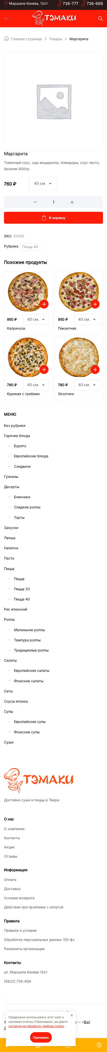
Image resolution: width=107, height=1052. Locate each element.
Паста (9, 558)
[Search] (100, 18)
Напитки (11, 548)
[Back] (6, 18)
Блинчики (22, 497)
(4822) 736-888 (17, 981)
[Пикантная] (79, 291)
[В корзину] (44, 304)
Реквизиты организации (24, 949)
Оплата (10, 879)
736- (70, 3)
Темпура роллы (27, 640)
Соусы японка (16, 701)
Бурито (20, 446)
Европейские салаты (31, 670)
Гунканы (11, 476)
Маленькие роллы (29, 630)
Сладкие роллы (27, 507)
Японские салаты (28, 681)
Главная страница (26, 39)
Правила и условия (20, 930)
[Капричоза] (28, 291)
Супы (8, 711)
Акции (9, 847)
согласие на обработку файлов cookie (36, 1026)
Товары (55, 39)
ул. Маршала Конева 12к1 (25, 972)
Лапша (9, 538)
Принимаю (41, 1037)
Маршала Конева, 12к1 (28, 3)
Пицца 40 (30, 247)
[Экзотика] (79, 357)
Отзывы (10, 856)
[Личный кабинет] (99, 1045)
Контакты (12, 838)
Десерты (11, 487)
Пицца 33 (22, 589)
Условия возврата (19, 898)
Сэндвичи (22, 466)
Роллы (9, 619)
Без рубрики (14, 425)
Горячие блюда (17, 435)
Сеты (8, 691)
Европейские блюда (31, 456)
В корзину (57, 218)
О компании (14, 829)
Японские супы (27, 732)
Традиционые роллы (31, 650)
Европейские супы (30, 721)
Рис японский (15, 609)
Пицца (9, 568)
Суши (8, 742)
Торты (19, 517)
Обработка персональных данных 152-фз (39, 939)
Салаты (10, 660)
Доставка (12, 889)
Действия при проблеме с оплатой (33, 907)
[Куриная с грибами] (28, 357)
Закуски (11, 528)
